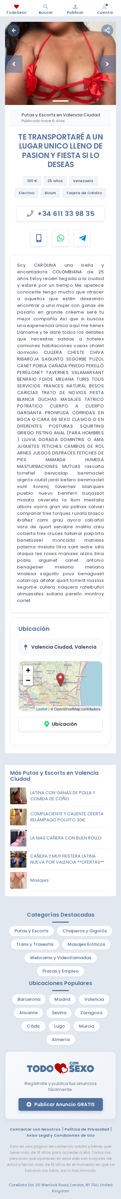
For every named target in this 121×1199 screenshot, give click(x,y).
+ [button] (28, 670)
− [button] (28, 680)
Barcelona (28, 999)
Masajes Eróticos (86, 944)
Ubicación (64, 724)
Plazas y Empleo (60, 971)
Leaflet (41, 708)
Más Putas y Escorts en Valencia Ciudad (54, 776)
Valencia (94, 999)
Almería (61, 1039)
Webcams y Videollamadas (60, 958)
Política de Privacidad (87, 1129)
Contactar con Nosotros (35, 1129)
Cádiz (33, 1026)
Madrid (62, 999)
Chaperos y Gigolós (85, 931)
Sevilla (59, 1013)
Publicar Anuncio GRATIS (64, 1104)
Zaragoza (91, 1013)
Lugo (59, 1026)
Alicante (28, 1013)
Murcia (86, 1026)
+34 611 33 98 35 (65, 214)
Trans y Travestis (34, 944)
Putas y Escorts (31, 931)
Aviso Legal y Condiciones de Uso (61, 1135)
